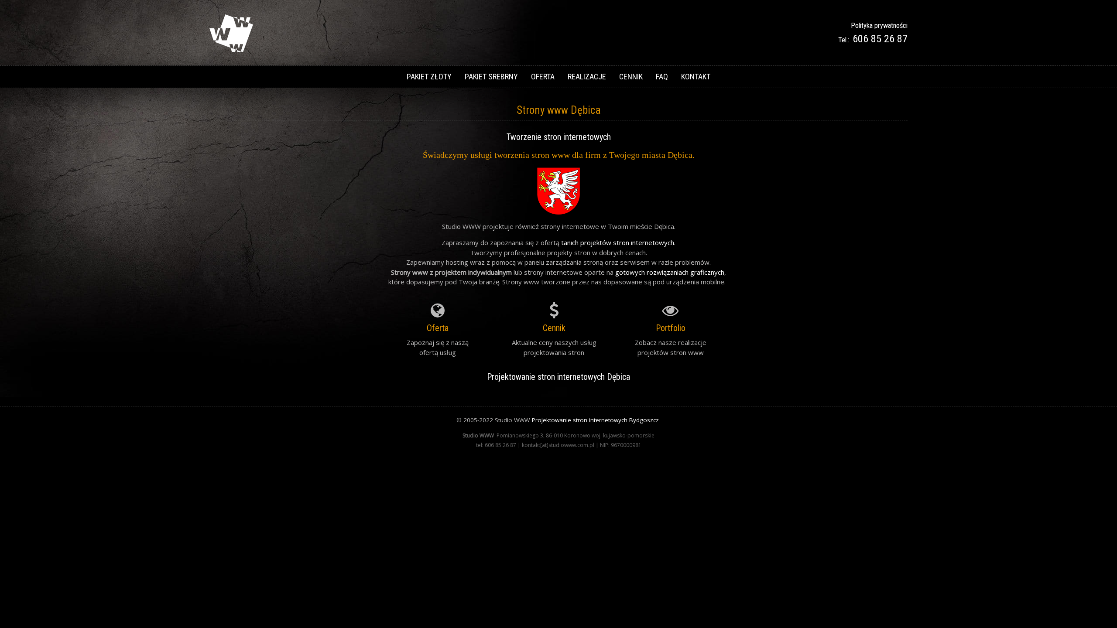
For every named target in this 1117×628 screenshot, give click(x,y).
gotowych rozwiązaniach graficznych (669, 272)
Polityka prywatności (879, 25)
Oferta (543, 76)
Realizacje (587, 76)
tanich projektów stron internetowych (617, 242)
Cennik (631, 76)
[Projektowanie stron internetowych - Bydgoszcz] (231, 49)
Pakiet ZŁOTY (429, 76)
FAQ (662, 76)
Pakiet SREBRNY (491, 76)
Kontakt (695, 76)
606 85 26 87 (880, 39)
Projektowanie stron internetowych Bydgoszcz (595, 420)
